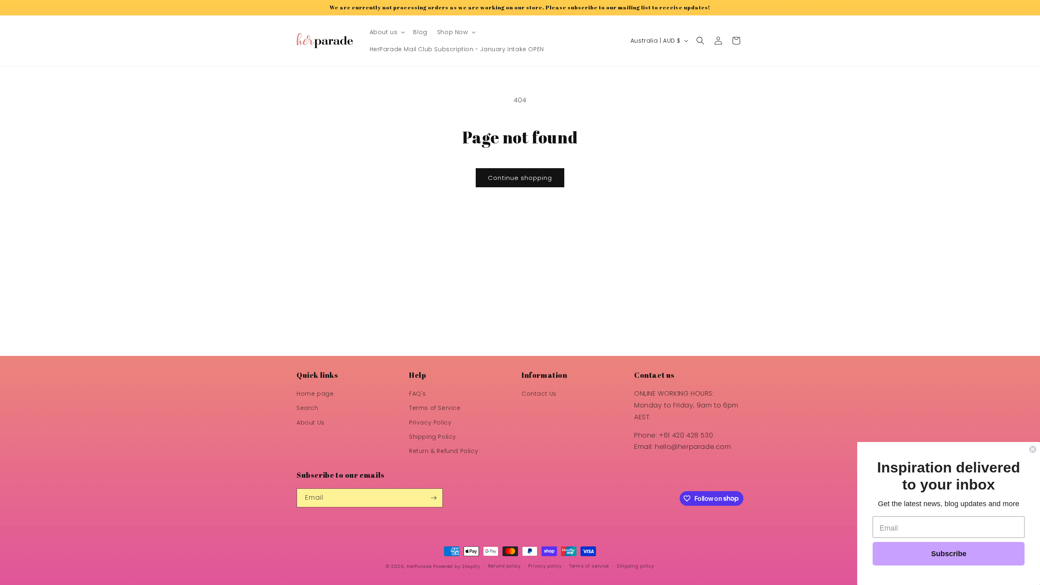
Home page (315, 394)
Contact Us (539, 394)
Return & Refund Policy (443, 451)
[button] (387, 32)
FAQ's (417, 394)
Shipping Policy (432, 437)
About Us (311, 422)
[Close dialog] (1033, 449)
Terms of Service (435, 408)
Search (307, 408)
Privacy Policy (430, 422)
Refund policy (504, 566)
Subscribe (948, 554)
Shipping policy (635, 566)
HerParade (420, 566)
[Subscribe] (433, 497)
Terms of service (589, 566)
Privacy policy (544, 566)
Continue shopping (520, 177)
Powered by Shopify (456, 566)
